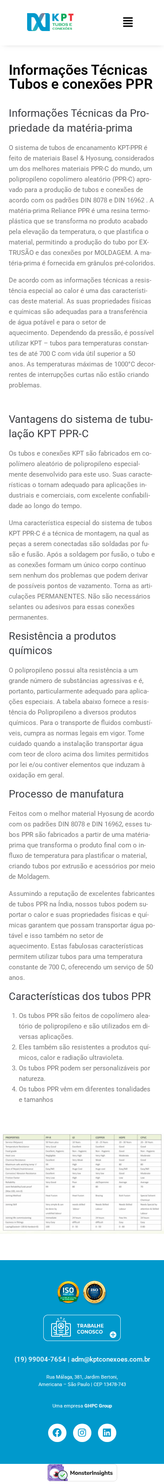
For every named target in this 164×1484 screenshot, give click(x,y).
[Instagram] (82, 1433)
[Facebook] (57, 1433)
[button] (127, 22)
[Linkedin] (107, 1433)
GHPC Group (98, 1406)
